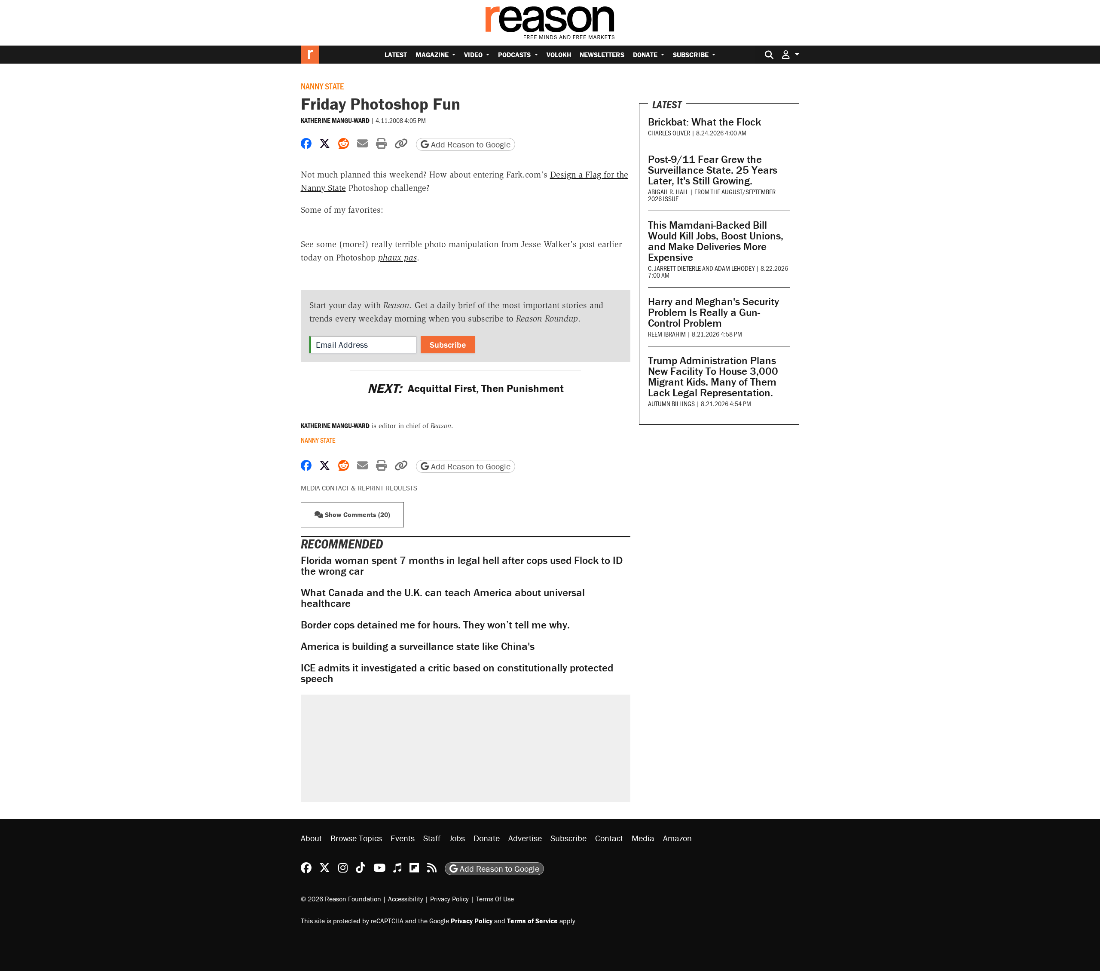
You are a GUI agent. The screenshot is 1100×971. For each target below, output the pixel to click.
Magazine (433, 54)
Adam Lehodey (735, 268)
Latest (396, 54)
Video (474, 54)
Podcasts (515, 54)
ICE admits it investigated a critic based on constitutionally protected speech (457, 673)
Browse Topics (356, 838)
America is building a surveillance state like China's (418, 646)
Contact (609, 838)
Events (403, 838)
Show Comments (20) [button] (356, 514)
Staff (431, 838)
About (311, 838)
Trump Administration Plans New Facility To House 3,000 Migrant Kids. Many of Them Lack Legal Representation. (713, 376)
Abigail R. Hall (668, 191)
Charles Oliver (669, 132)
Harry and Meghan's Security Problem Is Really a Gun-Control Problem (713, 312)
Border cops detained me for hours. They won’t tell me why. (435, 624)
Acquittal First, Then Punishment (465, 388)
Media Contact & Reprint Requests (359, 488)
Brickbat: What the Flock (704, 122)
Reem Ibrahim (667, 333)
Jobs (457, 838)
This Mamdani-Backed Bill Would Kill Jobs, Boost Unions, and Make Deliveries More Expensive (715, 241)
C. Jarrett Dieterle (674, 268)
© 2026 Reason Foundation (341, 898)
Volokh (559, 54)
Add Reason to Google (469, 144)
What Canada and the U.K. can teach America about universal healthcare (443, 598)
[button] (790, 54)
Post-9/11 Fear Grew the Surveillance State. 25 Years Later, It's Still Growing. (712, 170)
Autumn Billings (671, 403)
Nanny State (322, 86)
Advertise (525, 838)
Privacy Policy (449, 898)
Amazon (677, 838)
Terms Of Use (495, 898)
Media (643, 838)
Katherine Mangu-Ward (335, 120)
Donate (646, 54)
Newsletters (602, 54)
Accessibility (405, 898)
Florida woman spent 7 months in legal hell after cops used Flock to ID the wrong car (462, 566)
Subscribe (691, 54)
